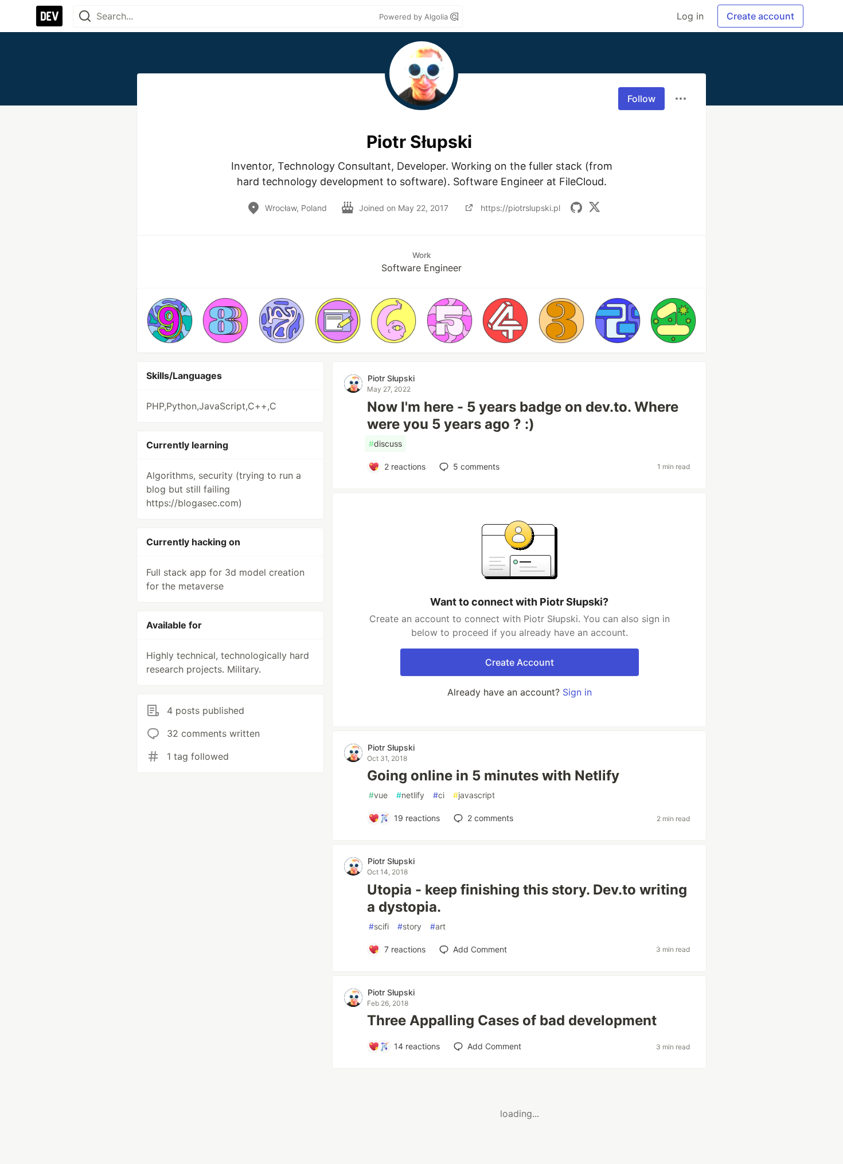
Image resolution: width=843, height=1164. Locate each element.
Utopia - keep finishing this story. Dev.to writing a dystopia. (527, 898)
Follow (641, 98)
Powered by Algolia (414, 16)
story (409, 926)
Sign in (577, 692)
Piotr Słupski (391, 378)
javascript (474, 795)
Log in (690, 16)
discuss (385, 443)
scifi (379, 926)
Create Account (519, 662)
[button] (169, 320)
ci (438, 795)
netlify (410, 795)
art (438, 926)
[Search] (84, 16)
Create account (760, 16)
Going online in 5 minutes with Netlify (493, 775)
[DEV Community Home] (49, 16)
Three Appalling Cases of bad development (512, 1020)
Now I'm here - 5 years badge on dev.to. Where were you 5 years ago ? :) (522, 415)
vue (378, 795)
